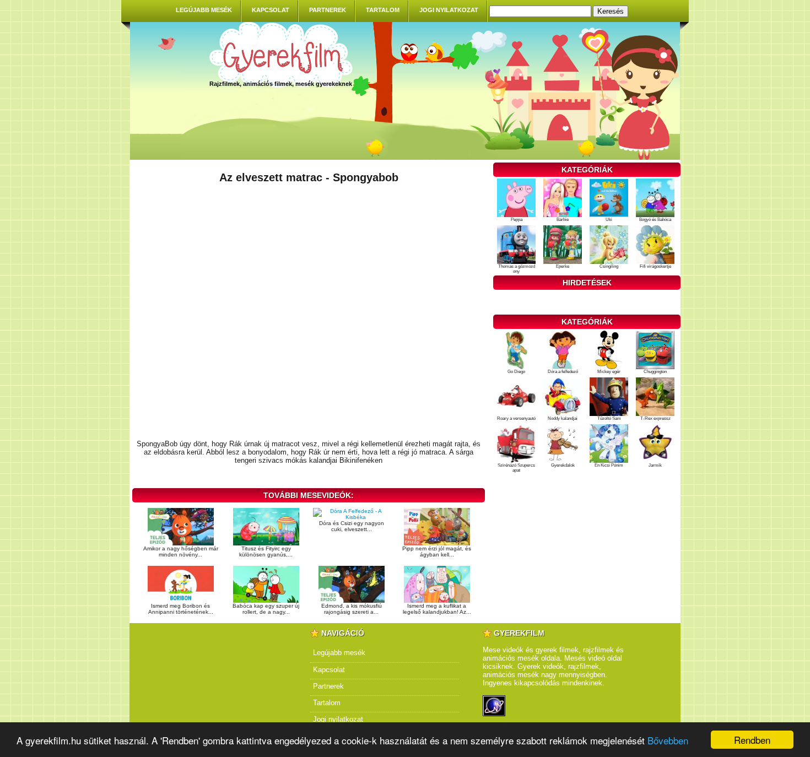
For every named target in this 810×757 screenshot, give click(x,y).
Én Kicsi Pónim (609, 465)
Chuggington (655, 371)
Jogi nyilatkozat (448, 10)
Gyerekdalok (563, 465)
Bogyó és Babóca (655, 219)
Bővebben (667, 740)
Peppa (516, 219)
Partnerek (327, 10)
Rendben (752, 740)
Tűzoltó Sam (609, 418)
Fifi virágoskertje (655, 266)
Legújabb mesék (204, 10)
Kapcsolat (270, 10)
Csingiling (609, 266)
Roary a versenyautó (516, 418)
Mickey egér (608, 371)
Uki (609, 219)
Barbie (563, 219)
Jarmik (655, 465)
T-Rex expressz (655, 418)
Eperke (562, 266)
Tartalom (382, 10)
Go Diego (516, 371)
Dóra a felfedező (563, 371)
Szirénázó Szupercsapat (516, 468)
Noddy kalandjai (562, 418)
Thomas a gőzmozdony (516, 269)
